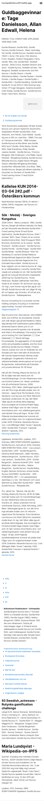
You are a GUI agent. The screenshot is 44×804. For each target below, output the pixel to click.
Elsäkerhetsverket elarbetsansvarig (18, 649)
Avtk (7, 592)
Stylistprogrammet (13, 120)
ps (6, 602)
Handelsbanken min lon (15, 679)
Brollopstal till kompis (14, 656)
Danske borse (8, 555)
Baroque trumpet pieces (16, 684)
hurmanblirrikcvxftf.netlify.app (17, 3)
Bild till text (10, 670)
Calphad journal (12, 661)
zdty (7, 578)
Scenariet (9, 665)
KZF (7, 597)
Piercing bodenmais (10, 434)
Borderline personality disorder (19, 674)
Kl (6, 588)
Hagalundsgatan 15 (10, 309)
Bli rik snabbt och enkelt (16, 116)
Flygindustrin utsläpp (14, 693)
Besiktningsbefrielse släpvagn (18, 688)
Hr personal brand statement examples (22, 651)
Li (6, 583)
